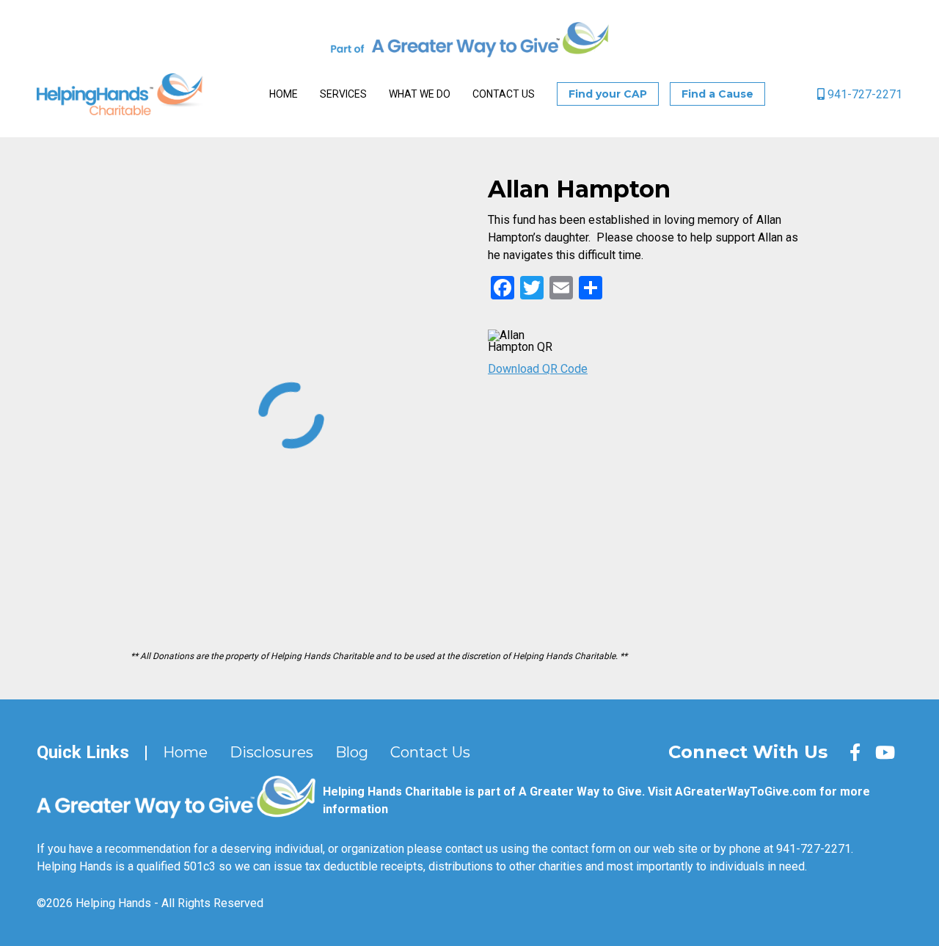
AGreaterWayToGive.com (745, 791)
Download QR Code (538, 369)
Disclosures (271, 752)
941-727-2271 (863, 94)
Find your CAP (608, 94)
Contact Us (503, 94)
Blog (351, 752)
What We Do (419, 94)
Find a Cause (717, 94)
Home (283, 94)
